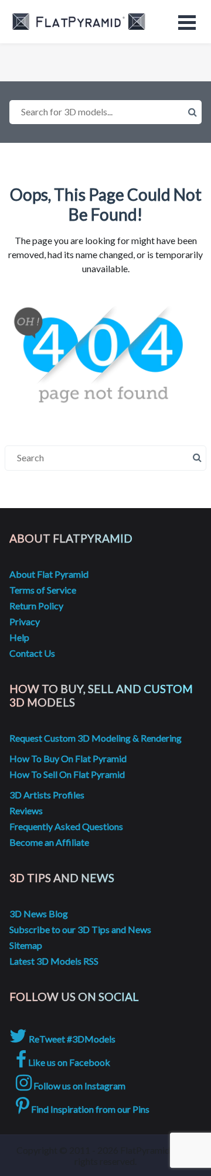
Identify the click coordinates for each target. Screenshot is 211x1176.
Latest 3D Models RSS (53, 960)
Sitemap (25, 945)
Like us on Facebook (68, 1062)
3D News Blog (38, 913)
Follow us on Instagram (78, 1085)
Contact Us (32, 653)
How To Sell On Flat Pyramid (67, 774)
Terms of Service (42, 589)
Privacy (24, 621)
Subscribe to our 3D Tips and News (80, 929)
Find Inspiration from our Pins (89, 1109)
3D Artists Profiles (46, 794)
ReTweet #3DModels (71, 1038)
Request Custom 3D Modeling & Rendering (95, 737)
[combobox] (105, 112)
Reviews (26, 810)
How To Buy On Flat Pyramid (68, 758)
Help (19, 637)
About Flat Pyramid (49, 574)
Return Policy (36, 605)
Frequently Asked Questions (66, 826)
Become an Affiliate (49, 842)
